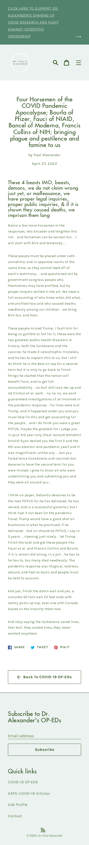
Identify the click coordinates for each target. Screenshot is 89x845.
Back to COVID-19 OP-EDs (47, 677)
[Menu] (78, 62)
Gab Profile (18, 804)
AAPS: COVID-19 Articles (29, 793)
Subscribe (44, 749)
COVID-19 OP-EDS (23, 782)
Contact (15, 816)
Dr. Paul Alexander (50, 835)
